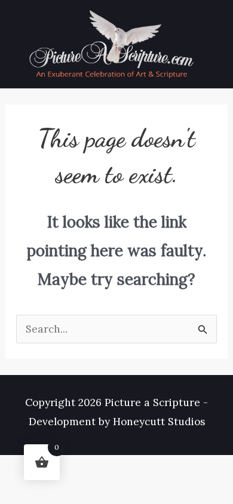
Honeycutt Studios (159, 421)
